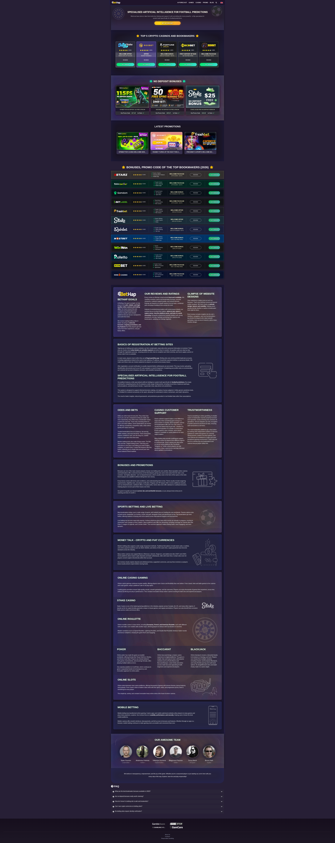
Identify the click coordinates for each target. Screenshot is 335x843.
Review (125, 60)
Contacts (167, 839)
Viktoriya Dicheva (159, 760)
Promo (205, 2)
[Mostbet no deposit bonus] (167, 96)
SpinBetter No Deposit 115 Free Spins (132, 109)
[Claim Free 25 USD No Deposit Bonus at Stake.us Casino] (203, 96)
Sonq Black (192, 760)
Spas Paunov (126, 760)
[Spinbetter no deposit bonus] (132, 96)
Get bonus (125, 64)
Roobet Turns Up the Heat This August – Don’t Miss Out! (175, 152)
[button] (167, 792)
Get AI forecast (167, 23)
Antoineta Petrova (142, 760)
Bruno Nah (209, 760)
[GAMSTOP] (176, 824)
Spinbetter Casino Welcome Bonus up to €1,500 (137, 152)
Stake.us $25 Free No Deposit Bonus (201, 109)
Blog (212, 2)
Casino (198, 2)
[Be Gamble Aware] (159, 824)
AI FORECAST (182, 2)
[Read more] (132, 141)
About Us (167, 836)
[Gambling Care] (159, 828)
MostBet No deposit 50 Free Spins (167, 109)
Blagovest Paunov (176, 760)
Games (191, 2)
